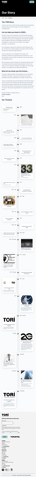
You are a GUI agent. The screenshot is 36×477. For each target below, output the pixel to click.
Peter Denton (11, 403)
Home (3, 17)
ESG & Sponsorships (28, 475)
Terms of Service (14, 432)
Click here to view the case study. (26, 310)
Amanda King (5, 402)
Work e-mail (4, 420)
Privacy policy (14, 475)
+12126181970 (5, 456)
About (6, 17)
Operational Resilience (10, 328)
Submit (4, 436)
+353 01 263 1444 (6, 465)
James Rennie (5, 403)
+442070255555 (6, 446)
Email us (4, 447)
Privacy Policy (7, 432)
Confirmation (4, 425)
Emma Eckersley (10, 402)
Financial (23, 475)
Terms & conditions (19, 475)
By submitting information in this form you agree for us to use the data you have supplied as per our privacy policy (11, 428)
